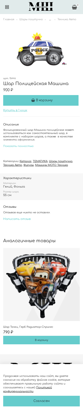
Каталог (25, 161)
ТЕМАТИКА (40, 161)
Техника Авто (66, 19)
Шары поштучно (31, 19)
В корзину (41, 340)
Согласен (41, 401)
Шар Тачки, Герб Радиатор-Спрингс (28, 326)
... (50, 19)
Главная (8, 19)
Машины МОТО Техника (51, 165)
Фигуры (28, 165)
